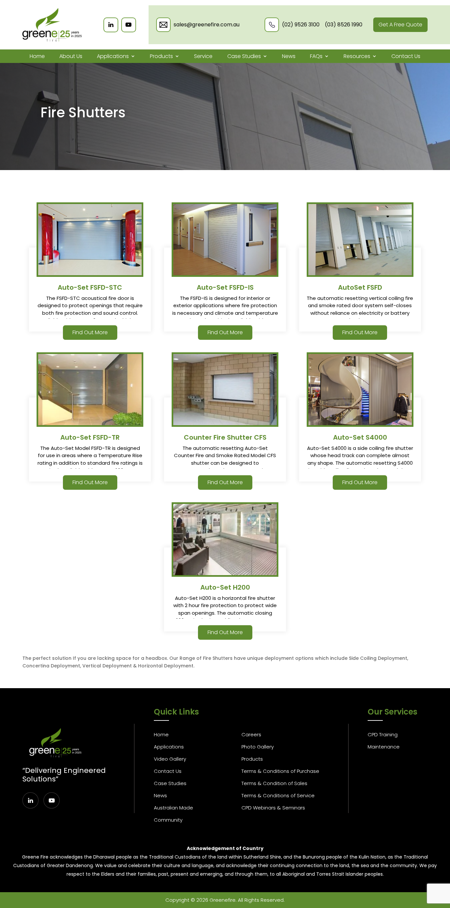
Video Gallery (170, 758)
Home (37, 56)
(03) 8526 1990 (343, 24)
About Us (70, 56)
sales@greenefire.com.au (206, 24)
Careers (251, 734)
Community (168, 819)
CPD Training (383, 734)
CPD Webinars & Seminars (273, 807)
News (288, 56)
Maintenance (384, 746)
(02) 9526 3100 (301, 24)
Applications (113, 56)
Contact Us (405, 56)
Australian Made (173, 807)
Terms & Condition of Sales (274, 783)
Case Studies (244, 56)
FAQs (316, 56)
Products (161, 56)
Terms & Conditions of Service (278, 795)
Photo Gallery (257, 746)
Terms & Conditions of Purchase (280, 771)
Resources (357, 56)
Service (203, 56)
